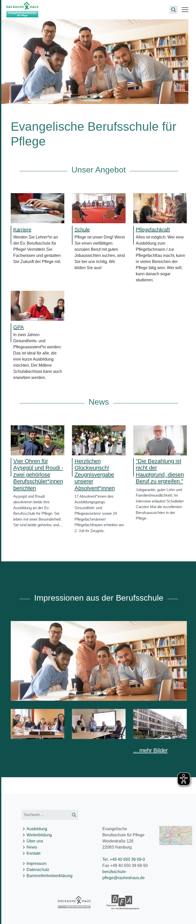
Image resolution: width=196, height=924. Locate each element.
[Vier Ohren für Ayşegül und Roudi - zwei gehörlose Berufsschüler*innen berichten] (37, 440)
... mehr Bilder (150, 750)
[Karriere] (37, 208)
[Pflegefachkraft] (160, 208)
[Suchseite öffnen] (173, 10)
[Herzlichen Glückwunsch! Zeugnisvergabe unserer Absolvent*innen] (99, 440)
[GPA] (37, 305)
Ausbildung (37, 829)
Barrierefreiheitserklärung (49, 876)
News (32, 847)
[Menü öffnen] (185, 9)
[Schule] (99, 208)
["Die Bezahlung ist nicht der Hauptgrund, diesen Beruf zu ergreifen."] (160, 440)
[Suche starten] (74, 815)
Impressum (36, 863)
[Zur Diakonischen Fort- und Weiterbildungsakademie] (123, 902)
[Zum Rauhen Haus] (74, 902)
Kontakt (33, 853)
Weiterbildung (39, 835)
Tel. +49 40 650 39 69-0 (123, 859)
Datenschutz (38, 869)
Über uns (35, 841)
